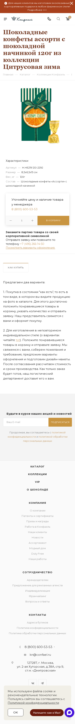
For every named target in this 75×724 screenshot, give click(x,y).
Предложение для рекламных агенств (37, 585)
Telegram (42, 683)
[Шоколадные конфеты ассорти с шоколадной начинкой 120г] (37, 115)
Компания (37, 502)
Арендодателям (37, 579)
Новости (37, 537)
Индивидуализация (37, 590)
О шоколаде (37, 489)
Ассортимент (38, 542)
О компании (37, 510)
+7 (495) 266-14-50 (32, 244)
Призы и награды (37, 521)
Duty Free (37, 553)
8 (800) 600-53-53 (25, 209)
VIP (37, 481)
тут (18, 340)
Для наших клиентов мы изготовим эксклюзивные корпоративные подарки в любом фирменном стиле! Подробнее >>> (37, 6)
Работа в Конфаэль (37, 526)
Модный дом (37, 548)
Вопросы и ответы (37, 601)
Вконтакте (32, 683)
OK (15, 712)
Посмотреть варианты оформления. (30, 247)
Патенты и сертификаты (37, 515)
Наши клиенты (37, 532)
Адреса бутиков (37, 622)
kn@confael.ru (40, 654)
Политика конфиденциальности (37, 627)
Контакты (37, 614)
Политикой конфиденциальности (33, 703)
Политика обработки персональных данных (37, 633)
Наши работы (38, 559)
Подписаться (60, 422)
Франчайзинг (37, 596)
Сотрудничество (37, 572)
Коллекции (37, 474)
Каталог (37, 466)
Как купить (16, 267)
